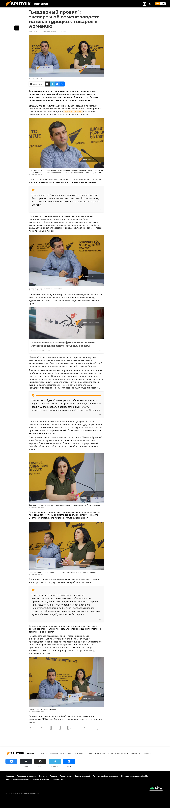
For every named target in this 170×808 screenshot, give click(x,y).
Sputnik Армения (73, 111)
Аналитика (100, 753)
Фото (110, 753)
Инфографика (121, 753)
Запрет (86, 728)
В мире (89, 753)
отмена (94, 728)
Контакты (43, 776)
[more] (99, 209)
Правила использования (26, 776)
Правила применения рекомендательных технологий (27, 779)
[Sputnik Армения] (19, 7)
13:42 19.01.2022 (35, 32)
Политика (79, 753)
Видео (134, 753)
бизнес (64, 728)
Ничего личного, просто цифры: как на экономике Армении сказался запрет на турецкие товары (63, 344)
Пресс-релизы (66, 776)
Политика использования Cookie (134, 776)
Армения (56, 728)
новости (43, 753)
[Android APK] (156, 788)
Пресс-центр (45, 728)
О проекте (9, 776)
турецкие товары (75, 728)
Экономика (34, 728)
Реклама (53, 776)
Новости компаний (82, 776)
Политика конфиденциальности (105, 776)
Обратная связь (58, 779)
